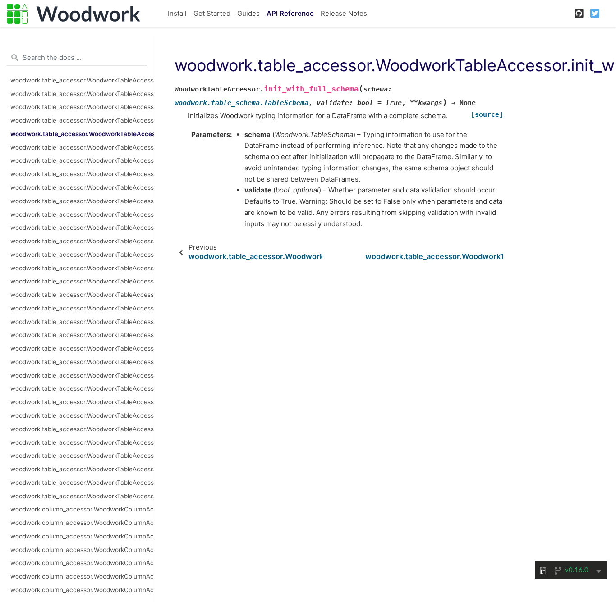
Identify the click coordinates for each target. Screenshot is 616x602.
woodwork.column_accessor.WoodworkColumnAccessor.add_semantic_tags (82, 522)
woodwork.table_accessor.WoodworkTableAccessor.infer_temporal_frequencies (82, 106)
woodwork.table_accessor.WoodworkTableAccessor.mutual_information (82, 201)
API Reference (290, 13)
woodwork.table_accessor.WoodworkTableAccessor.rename (82, 308)
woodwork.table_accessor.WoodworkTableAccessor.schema (82, 334)
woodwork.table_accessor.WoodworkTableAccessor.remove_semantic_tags (82, 294)
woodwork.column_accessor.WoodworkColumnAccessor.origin (82, 562)
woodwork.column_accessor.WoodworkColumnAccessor (82, 509)
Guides (248, 13)
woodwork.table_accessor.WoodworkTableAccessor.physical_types (82, 268)
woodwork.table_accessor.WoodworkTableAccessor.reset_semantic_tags (82, 321)
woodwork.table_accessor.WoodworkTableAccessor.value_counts (82, 496)
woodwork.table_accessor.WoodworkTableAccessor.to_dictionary (82, 442)
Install (177, 13)
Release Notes (344, 13)
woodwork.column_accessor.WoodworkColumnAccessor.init (82, 589)
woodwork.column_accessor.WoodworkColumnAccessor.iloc (82, 576)
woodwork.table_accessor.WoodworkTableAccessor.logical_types (82, 174)
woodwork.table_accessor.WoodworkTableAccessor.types (82, 455)
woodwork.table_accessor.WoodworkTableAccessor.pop (82, 281)
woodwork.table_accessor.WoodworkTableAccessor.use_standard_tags (82, 469)
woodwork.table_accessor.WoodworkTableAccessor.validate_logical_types (82, 482)
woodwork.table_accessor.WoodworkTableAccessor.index (82, 93)
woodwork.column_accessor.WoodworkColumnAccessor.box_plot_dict (82, 536)
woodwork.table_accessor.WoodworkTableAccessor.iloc (82, 80)
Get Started (211, 13)
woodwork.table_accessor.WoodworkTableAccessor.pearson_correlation (82, 241)
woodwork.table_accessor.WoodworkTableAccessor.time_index (82, 415)
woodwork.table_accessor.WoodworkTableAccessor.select (82, 348)
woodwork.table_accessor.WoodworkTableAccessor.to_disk (82, 429)
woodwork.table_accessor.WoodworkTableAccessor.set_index (82, 375)
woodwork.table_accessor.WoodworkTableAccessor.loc (82, 160)
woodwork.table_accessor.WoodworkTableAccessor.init (82, 120)
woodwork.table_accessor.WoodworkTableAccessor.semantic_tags (82, 361)
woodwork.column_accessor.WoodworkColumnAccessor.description (82, 549)
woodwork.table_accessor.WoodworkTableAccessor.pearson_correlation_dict (82, 254)
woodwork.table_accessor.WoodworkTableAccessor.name (82, 227)
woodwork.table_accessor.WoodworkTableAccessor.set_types (82, 402)
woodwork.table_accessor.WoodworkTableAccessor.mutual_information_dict (82, 214)
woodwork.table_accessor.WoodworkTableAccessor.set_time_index (82, 388)
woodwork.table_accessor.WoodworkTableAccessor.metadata (82, 187)
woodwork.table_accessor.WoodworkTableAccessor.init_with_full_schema (82, 133)
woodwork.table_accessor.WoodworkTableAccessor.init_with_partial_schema (82, 147)
